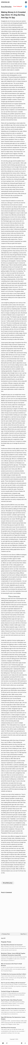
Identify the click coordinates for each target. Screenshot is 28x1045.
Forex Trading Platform (19, 6)
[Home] (3, 1043)
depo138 (3, 938)
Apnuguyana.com (5, 2)
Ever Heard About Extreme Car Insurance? (11, 944)
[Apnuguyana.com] (3, 1043)
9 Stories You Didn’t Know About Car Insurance (13, 1008)
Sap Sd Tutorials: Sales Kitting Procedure (11, 1000)
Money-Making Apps (6, 6)
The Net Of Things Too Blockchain (10, 991)
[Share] (21, 1043)
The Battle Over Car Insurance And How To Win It (13, 974)
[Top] (25, 1043)
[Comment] (7, 1043)
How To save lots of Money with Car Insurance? (13, 982)
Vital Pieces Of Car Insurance (8, 1027)
